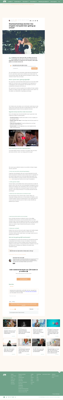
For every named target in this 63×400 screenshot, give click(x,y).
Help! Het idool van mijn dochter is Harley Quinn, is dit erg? (21, 250)
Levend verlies (20, 380)
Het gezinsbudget (21, 377)
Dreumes (32, 377)
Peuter (32, 379)
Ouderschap (17, 1)
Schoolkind (32, 382)
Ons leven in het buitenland (22, 382)
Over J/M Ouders (13, 375)
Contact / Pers (13, 379)
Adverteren (12, 382)
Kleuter (32, 380)
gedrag (10, 179)
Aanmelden (34, 68)
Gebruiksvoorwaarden (55, 375)
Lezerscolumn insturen (46, 374)
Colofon (12, 377)
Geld (37, 375)
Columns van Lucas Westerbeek (23, 390)
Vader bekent (20, 379)
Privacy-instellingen (56, 393)
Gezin (37, 377)
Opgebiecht (20, 375)
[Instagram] (13, 263)
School (10, 4)
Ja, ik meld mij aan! (23, 279)
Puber (32, 383)
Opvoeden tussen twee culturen (23, 388)
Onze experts (54, 1)
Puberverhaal (20, 383)
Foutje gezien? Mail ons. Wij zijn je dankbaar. (17, 254)
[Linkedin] (14, 263)
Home (3, 4)
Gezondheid (33, 1)
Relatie (38, 379)
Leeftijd (9, 1)
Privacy (53, 377)
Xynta (59, 397)
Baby (31, 375)
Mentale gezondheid (43, 1)
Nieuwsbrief (13, 380)
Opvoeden (25, 1)
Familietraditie (20, 385)
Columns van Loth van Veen (22, 391)
